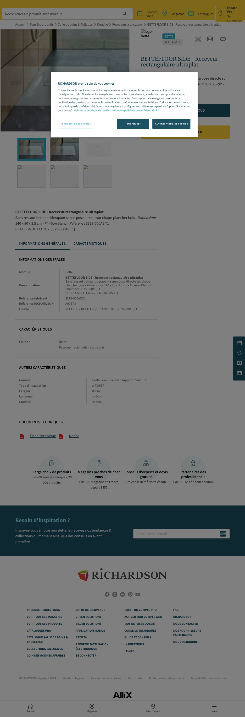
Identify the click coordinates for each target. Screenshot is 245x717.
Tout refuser (133, 123)
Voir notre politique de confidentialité (134, 110)
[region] (124, 104)
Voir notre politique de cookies (92, 110)
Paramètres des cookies (76, 123)
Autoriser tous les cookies (171, 123)
